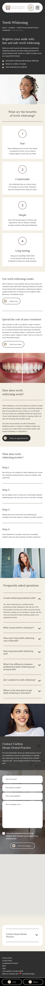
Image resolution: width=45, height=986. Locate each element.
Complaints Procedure (10, 963)
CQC (4, 968)
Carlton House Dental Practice (27, 27)
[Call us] (31, 8)
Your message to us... (14, 804)
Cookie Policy (7, 960)
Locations (11, 27)
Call (14, 982)
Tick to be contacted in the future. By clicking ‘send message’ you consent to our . (22, 836)
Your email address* (13, 796)
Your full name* (11, 779)
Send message (24, 845)
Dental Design (29, 974)
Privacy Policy (7, 958)
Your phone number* (13, 787)
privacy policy (11, 838)
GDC (4, 966)
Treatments (6, 30)
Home (4, 27)
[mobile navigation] (37, 7)
